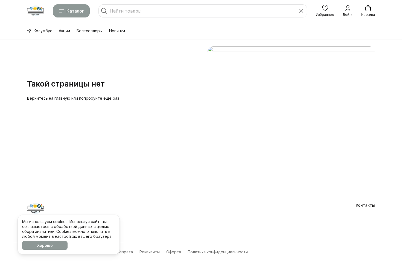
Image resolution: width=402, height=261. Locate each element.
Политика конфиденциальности (218, 252)
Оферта (173, 252)
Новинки (117, 30)
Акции (64, 30)
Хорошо (45, 245)
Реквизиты (149, 252)
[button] (325, 11)
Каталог (75, 11)
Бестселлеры (90, 30)
